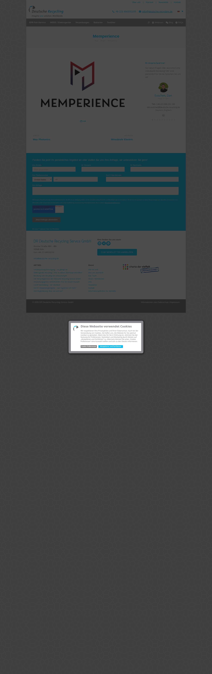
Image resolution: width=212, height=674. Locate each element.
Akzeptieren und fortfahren (110, 346)
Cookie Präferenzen (88, 346)
